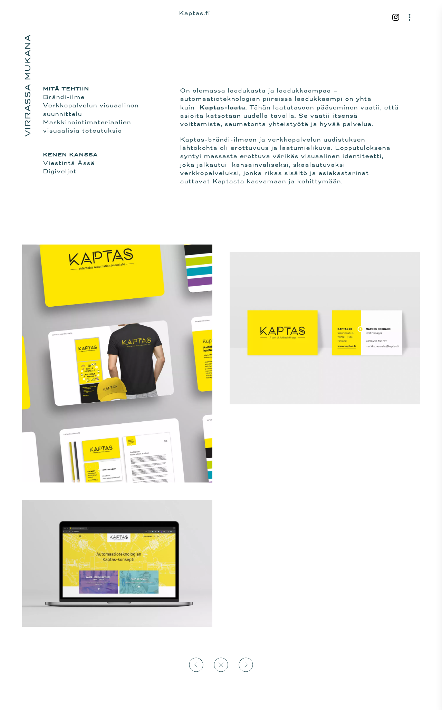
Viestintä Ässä (69, 163)
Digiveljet (59, 171)
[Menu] (409, 17)
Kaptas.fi (194, 13)
